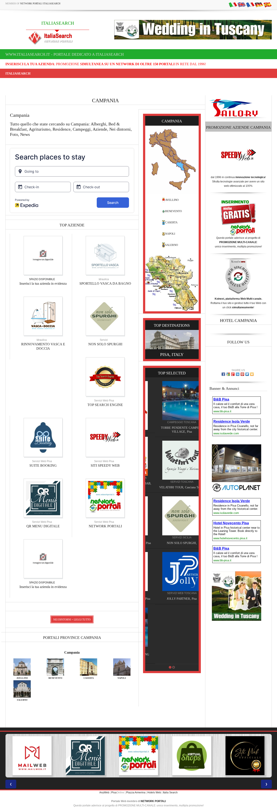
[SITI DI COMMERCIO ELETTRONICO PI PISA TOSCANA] (138, 755)
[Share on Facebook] (223, 374)
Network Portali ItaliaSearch (40, 3)
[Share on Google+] (233, 374)
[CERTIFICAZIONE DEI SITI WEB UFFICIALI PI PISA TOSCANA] (191, 755)
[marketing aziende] (43, 255)
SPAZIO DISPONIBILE (42, 279)
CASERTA (171, 222)
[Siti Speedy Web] (105, 437)
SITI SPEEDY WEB (105, 465)
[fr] (250, 4)
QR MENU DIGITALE (43, 526)
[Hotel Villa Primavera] (171, 515)
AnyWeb (104, 792)
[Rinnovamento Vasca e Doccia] (43, 315)
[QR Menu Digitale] (43, 497)
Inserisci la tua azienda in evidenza (43, 283)
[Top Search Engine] (105, 376)
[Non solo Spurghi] (105, 315)
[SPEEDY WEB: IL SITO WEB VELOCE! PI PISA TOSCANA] (244, 755)
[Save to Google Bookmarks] (228, 374)
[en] (241, 4)
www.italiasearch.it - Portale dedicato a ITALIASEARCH (64, 54)
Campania (72, 652)
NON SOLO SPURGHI (105, 344)
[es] (267, 4)
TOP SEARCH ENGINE (105, 405)
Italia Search (170, 792)
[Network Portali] (105, 497)
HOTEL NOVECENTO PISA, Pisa (172, 598)
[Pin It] (242, 374)
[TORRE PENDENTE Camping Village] (171, 627)
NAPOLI (170, 233)
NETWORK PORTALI (105, 526)
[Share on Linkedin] (237, 374)
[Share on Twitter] (247, 374)
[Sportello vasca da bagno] (105, 255)
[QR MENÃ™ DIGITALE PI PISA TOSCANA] (32, 755)
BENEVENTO (173, 211)
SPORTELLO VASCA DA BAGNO (105, 283)
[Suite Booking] (43, 437)
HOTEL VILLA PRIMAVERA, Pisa (172, 543)
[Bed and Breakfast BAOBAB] (171, 456)
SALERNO (171, 245)
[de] (258, 4)
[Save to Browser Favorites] (252, 374)
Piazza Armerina (135, 792)
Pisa (113, 792)
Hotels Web (154, 792)
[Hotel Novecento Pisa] (171, 571)
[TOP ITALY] (171, 405)
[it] (233, 4)
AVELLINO (172, 199)
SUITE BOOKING (43, 465)
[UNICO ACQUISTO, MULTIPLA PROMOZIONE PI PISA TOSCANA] (85, 755)
